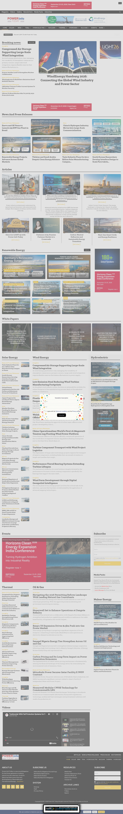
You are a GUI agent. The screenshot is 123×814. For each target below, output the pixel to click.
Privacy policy (76, 411)
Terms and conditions (61, 411)
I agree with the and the (63, 411)
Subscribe (61, 415)
